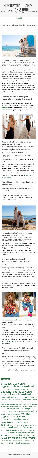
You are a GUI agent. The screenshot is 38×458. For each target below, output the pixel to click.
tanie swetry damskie (16, 430)
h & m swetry (14, 397)
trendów (12, 85)
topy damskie (11, 324)
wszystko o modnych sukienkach (20, 432)
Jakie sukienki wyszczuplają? (28, 406)
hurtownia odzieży (13, 326)
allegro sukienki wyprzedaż (13, 385)
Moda (5, 237)
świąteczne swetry (23, 443)
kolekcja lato (4, 409)
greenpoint (5, 397)
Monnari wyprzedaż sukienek (19, 154)
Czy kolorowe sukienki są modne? (21, 389)
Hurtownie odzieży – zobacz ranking (15, 60)
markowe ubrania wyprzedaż (23, 411)
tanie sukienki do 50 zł (18, 155)
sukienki (12, 425)
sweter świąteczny (30, 425)
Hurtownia (5, 107)
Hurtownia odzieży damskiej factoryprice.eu (14, 151)
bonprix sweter (7, 389)
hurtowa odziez (24, 62)
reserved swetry (17, 422)
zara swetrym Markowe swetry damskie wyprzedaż (15, 441)
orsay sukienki (32, 154)
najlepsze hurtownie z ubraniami (26, 65)
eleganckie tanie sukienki (23, 149)
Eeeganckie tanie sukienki (8, 149)
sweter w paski (19, 425)
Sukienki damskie (8, 146)
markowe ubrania (12, 411)
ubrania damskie (28, 430)
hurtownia (19, 243)
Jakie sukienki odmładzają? (13, 406)
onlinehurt (28, 417)
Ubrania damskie (17, 146)
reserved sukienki (6, 155)
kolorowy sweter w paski (15, 409)
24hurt (3, 384)
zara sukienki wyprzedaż (20, 437)
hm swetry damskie (28, 397)
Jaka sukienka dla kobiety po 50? (18, 404)
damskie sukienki (27, 148)
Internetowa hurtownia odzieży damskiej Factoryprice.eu (16, 239)
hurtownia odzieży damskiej (18, 64)
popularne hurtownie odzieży (10, 67)
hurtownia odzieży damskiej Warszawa (12, 239)
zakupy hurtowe (8, 62)
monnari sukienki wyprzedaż (13, 414)
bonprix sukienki (17, 148)
